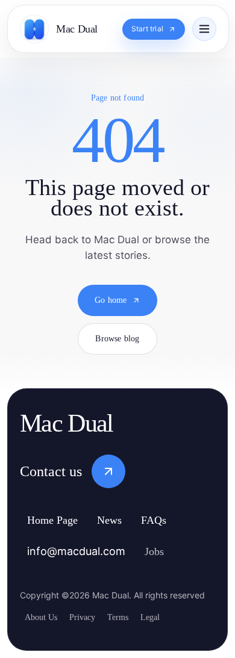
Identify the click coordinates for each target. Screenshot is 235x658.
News (122, 521)
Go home (110, 311)
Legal (166, 617)
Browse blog (117, 349)
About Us (43, 617)
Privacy (89, 617)
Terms (129, 617)
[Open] (204, 29)
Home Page (58, 521)
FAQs (170, 521)
